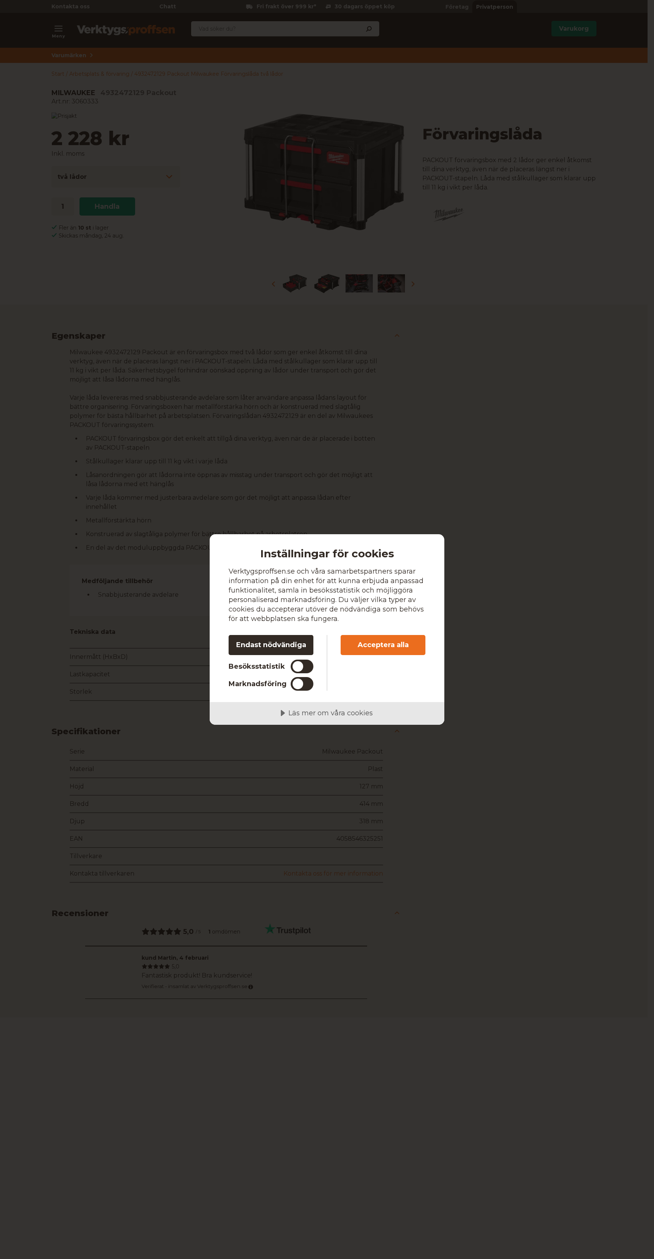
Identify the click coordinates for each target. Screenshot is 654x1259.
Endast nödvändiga (271, 645)
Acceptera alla (383, 645)
